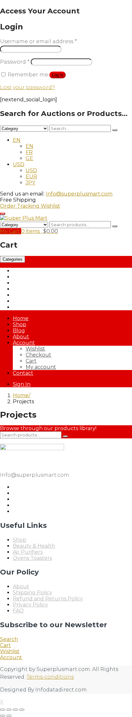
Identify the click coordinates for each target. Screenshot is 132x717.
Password (14, 62)
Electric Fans (29, 289)
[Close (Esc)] (21, 710)
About (21, 337)
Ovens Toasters (32, 301)
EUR (31, 176)
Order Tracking (20, 206)
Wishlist (50, 206)
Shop (19, 324)
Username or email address (38, 41)
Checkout (38, 355)
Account (24, 343)
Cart (31, 361)
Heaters (23, 295)
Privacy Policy (30, 605)
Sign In (21, 384)
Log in (57, 75)
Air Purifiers (28, 271)
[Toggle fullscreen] (9, 710)
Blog (19, 331)
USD (18, 164)
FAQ (18, 611)
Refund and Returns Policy (48, 599)
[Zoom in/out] (2, 710)
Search (9, 639)
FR (29, 152)
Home (21, 318)
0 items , (39, 231)
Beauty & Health (34, 283)
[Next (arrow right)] (9, 716)
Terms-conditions (50, 677)
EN (17, 140)
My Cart (10, 231)
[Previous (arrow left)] (2, 716)
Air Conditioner (32, 277)
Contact (23, 373)
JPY (30, 183)
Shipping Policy (32, 593)
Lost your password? (27, 87)
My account (41, 367)
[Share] (15, 710)
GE (29, 158)
